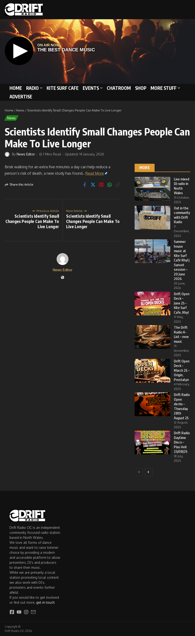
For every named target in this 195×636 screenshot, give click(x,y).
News (20, 110)
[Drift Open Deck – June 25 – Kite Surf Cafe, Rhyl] (152, 303)
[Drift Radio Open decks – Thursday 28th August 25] (152, 404)
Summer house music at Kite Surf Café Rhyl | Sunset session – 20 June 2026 (182, 260)
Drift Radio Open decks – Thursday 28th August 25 (182, 406)
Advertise (21, 96)
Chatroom (119, 88)
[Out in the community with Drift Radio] (152, 218)
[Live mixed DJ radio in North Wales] (152, 189)
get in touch (45, 602)
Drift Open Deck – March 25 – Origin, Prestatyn (182, 370)
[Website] (62, 277)
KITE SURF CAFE (62, 88)
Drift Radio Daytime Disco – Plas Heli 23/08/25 (182, 442)
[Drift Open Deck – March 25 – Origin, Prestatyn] (152, 371)
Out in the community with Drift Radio (182, 215)
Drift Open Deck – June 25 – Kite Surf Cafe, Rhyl (182, 303)
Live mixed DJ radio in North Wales (181, 186)
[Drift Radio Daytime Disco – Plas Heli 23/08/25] (152, 442)
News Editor (26, 154)
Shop (140, 88)
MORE (144, 167)
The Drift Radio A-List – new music (181, 334)
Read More (94, 173)
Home (16, 88)
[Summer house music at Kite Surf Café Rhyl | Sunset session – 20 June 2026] (152, 251)
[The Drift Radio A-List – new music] (152, 337)
